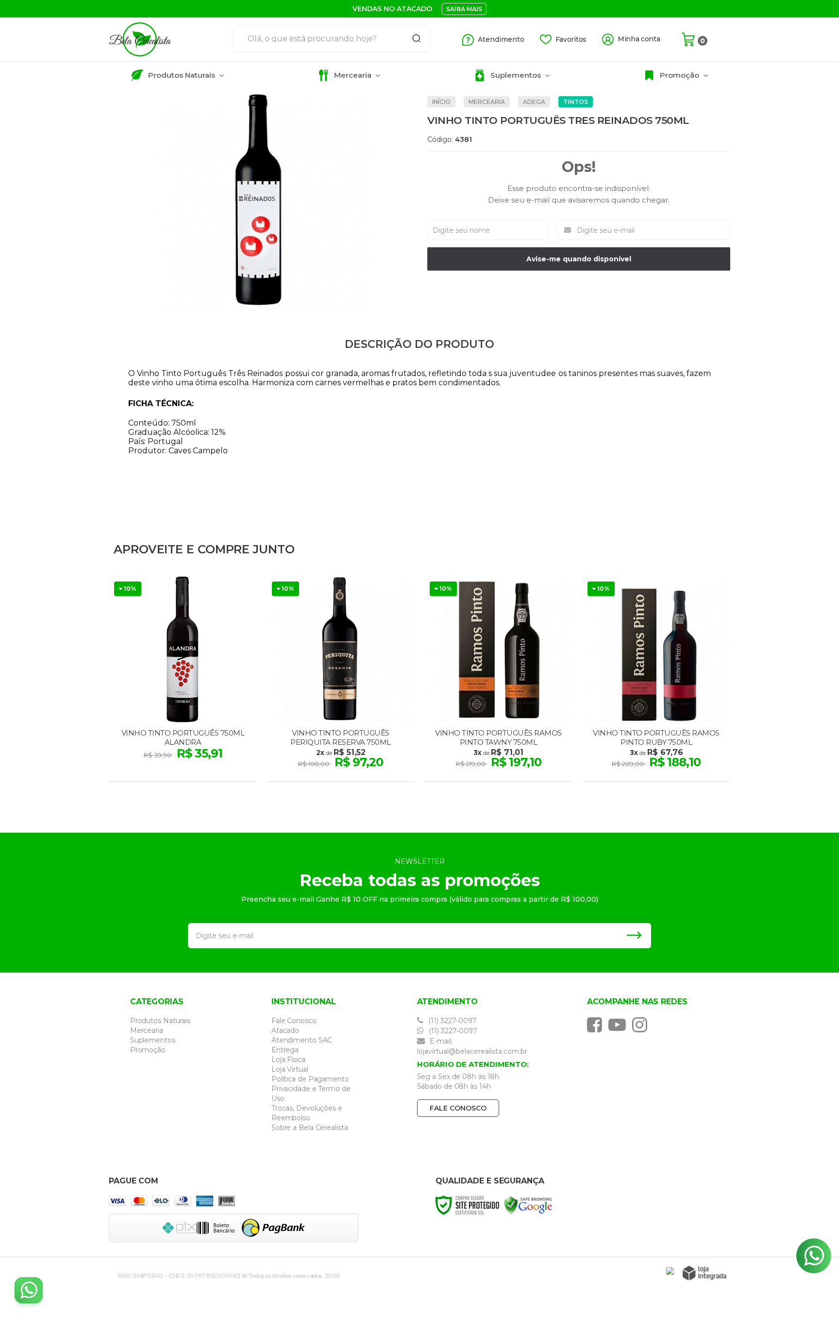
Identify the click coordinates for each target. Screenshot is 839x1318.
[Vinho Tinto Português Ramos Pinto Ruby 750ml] (656, 680)
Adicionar (199, 771)
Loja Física (288, 1059)
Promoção (148, 1049)
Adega (534, 101)
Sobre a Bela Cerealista (309, 1127)
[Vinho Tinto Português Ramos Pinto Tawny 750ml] (498, 680)
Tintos (575, 101)
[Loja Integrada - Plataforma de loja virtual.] (704, 1273)
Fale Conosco (294, 1020)
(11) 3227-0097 (451, 1020)
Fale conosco (458, 1108)
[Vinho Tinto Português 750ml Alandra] (182, 680)
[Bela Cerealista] (167, 39)
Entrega (285, 1049)
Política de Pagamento (310, 1079)
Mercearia (487, 101)
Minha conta (639, 39)
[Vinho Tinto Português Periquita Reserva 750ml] (340, 680)
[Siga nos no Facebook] (597, 1024)
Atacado (285, 1030)
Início (441, 101)
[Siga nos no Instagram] (642, 1024)
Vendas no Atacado (392, 8)
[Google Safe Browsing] (528, 1204)
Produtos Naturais (160, 1020)
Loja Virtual (289, 1069)
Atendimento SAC (302, 1040)
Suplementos (152, 1040)
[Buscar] (413, 39)
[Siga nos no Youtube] (619, 1024)
